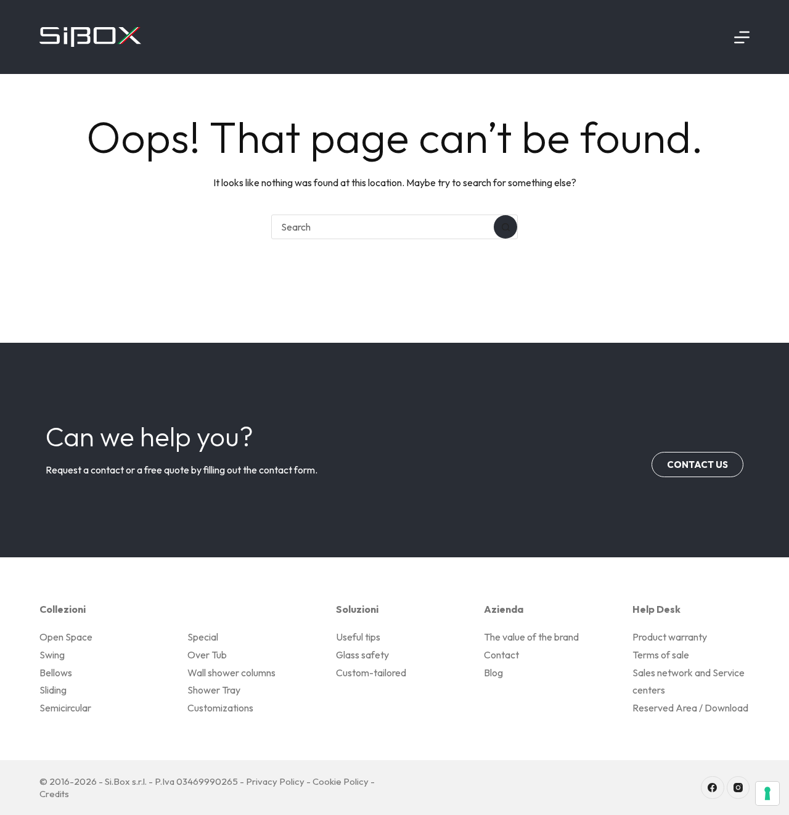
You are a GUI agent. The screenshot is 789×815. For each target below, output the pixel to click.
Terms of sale (660, 655)
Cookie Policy (341, 781)
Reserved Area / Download (690, 708)
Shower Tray (213, 690)
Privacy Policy (275, 781)
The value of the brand (531, 637)
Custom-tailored (371, 672)
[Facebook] (712, 788)
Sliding (53, 690)
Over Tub (207, 655)
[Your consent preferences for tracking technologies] (767, 793)
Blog (493, 672)
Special (202, 637)
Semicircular (65, 708)
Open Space (65, 637)
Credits (54, 794)
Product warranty (669, 637)
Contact (501, 655)
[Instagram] (738, 788)
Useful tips (358, 637)
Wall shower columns (231, 672)
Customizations (220, 708)
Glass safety (362, 655)
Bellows (55, 672)
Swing (52, 655)
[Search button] (505, 227)
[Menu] (742, 37)
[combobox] (383, 227)
